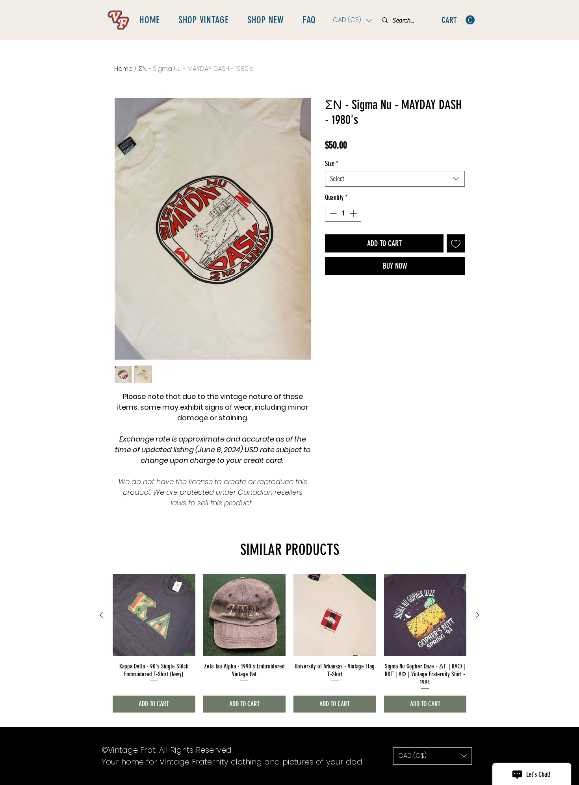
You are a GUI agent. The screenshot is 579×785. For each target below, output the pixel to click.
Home (123, 68)
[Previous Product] (101, 615)
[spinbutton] (343, 213)
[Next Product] (477, 615)
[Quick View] (154, 615)
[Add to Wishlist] (456, 243)
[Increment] (354, 213)
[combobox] (395, 179)
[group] (289, 643)
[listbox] (352, 20)
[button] (352, 20)
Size (331, 163)
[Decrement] (332, 213)
